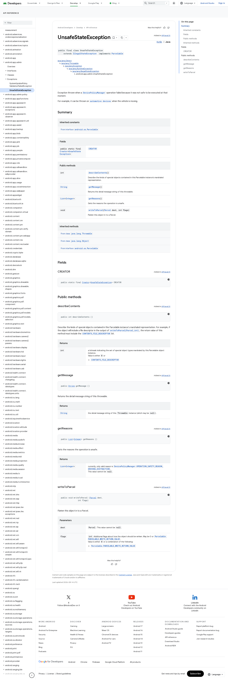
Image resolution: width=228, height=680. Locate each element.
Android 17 (137, 626)
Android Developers (65, 27)
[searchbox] (17, 23)
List (62, 198)
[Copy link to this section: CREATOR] (72, 271)
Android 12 (137, 647)
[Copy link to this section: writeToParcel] (77, 487)
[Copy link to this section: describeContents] (82, 306)
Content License (125, 575)
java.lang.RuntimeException (80, 68)
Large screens (107, 626)
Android (42, 626)
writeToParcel (96, 210)
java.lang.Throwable (70, 63)
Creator (64, 151)
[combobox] (156, 3)
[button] (17, 28)
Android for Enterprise (48, 630)
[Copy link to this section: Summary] (74, 112)
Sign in (221, 3)
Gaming (73, 626)
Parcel (107, 210)
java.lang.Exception (73, 66)
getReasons (94, 198)
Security (42, 634)
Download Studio (172, 641)
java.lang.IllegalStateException (85, 71)
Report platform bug (204, 626)
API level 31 (166, 35)
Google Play (93, 3)
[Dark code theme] (168, 279)
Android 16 (138, 630)
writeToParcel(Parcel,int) (124, 330)
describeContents (98, 172)
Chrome (83, 662)
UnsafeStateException (101, 282)
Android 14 (138, 639)
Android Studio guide (174, 629)
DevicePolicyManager (94, 92)
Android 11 (137, 651)
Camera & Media (77, 639)
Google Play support (204, 634)
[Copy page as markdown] (122, 37)
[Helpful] (164, 28)
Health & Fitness (76, 634)
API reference (11, 13)
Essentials (32, 3)
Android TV (106, 643)
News (41, 643)
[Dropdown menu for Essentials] (40, 3)
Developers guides (172, 633)
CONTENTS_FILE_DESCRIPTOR (96, 333)
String (63, 187)
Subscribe (195, 673)
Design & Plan (54, 3)
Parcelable (117, 53)
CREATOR (93, 148)
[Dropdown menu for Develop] (81, 3)
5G (71, 647)
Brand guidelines (63, 674)
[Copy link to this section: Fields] (69, 262)
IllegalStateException (85, 53)
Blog (114, 3)
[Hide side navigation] (31, 675)
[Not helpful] (168, 28)
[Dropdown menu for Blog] (120, 3)
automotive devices (100, 101)
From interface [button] (79, 129)
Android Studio (207, 3)
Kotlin (159, 42)
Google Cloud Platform (115, 662)
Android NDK (170, 645)
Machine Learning (77, 630)
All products (135, 662)
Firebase (96, 662)
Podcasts (42, 651)
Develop (74, 3)
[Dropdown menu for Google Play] (102, 3)
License (50, 674)
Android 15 (137, 634)
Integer (70, 198)
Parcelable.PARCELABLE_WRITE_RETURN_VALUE (113, 546)
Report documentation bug (207, 630)
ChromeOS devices (110, 634)
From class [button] (76, 233)
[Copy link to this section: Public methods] (84, 297)
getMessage (94, 187)
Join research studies (205, 639)
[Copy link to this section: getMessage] (75, 375)
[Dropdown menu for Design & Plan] (63, 3)
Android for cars (108, 639)
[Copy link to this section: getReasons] (75, 428)
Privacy (73, 643)
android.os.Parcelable (86, 129)
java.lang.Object (65, 61)
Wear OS (105, 630)
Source (42, 639)
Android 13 (137, 643)
